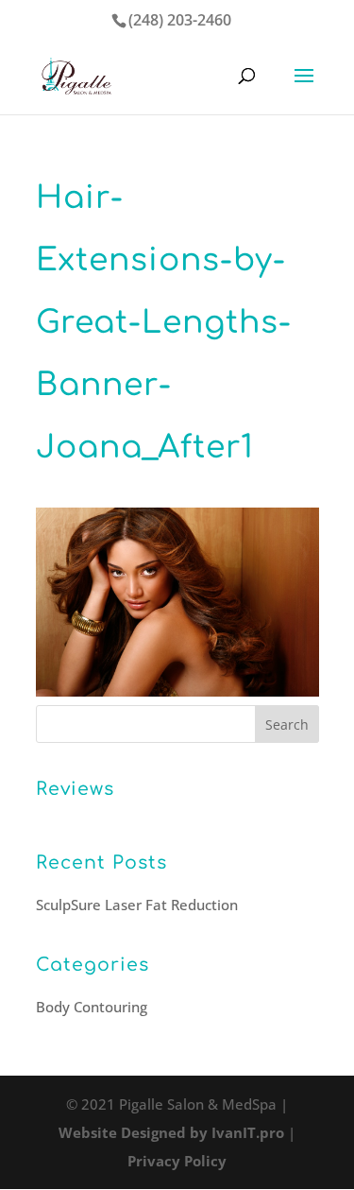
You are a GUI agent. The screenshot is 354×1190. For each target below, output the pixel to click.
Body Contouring (91, 1006)
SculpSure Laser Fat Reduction (137, 904)
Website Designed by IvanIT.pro (171, 1132)
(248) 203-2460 (179, 19)
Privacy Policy (177, 1160)
